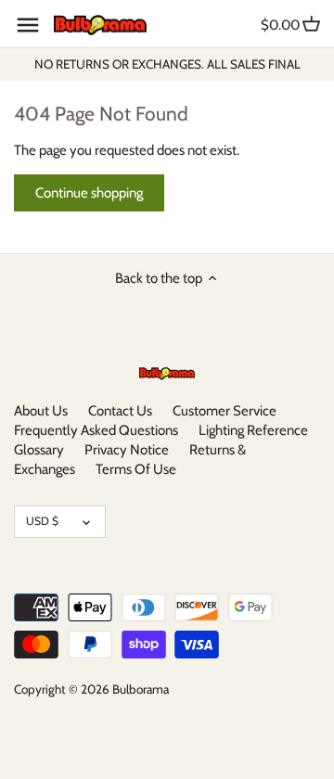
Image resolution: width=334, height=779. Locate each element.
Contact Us (120, 410)
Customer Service (224, 410)
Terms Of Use (136, 469)
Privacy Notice (126, 449)
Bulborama (140, 689)
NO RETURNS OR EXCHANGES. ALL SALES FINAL (167, 64)
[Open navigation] (28, 25)
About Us (41, 410)
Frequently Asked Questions (96, 430)
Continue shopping (89, 193)
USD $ (42, 521)
